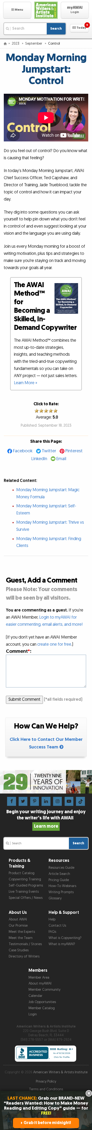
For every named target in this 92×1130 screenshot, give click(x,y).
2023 (16, 43)
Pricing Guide (59, 880)
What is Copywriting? (65, 938)
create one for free (54, 644)
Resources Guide (61, 867)
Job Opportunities (42, 1002)
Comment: (18, 651)
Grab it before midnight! (47, 1122)
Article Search (59, 874)
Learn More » (25, 383)
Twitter (49, 451)
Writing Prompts (61, 892)
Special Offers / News (25, 898)
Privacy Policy (46, 1081)
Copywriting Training (25, 879)
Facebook (23, 451)
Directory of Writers (24, 956)
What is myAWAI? (62, 944)
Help (52, 919)
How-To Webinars (62, 886)
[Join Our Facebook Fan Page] (11, 801)
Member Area (39, 977)
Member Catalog (42, 1008)
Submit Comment (24, 699)
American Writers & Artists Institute (60, 1072)
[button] (17, 10)
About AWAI (18, 919)
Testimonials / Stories (25, 944)
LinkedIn (39, 459)
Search (56, 28)
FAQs (52, 931)
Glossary (55, 898)
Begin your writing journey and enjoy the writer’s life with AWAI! (46, 819)
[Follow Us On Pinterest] (34, 801)
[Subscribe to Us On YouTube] (69, 801)
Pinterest (74, 451)
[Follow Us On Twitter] (23, 801)
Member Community (44, 989)
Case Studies (19, 950)
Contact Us (57, 925)
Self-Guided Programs (26, 885)
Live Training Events (24, 891)
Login (33, 1014)
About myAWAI (40, 983)
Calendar (35, 996)
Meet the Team (21, 938)
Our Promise (18, 925)
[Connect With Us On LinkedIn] (46, 801)
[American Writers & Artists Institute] (46, 10)
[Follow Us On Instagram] (57, 801)
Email (61, 459)
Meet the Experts (22, 931)
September (34, 43)
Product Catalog (21, 873)
